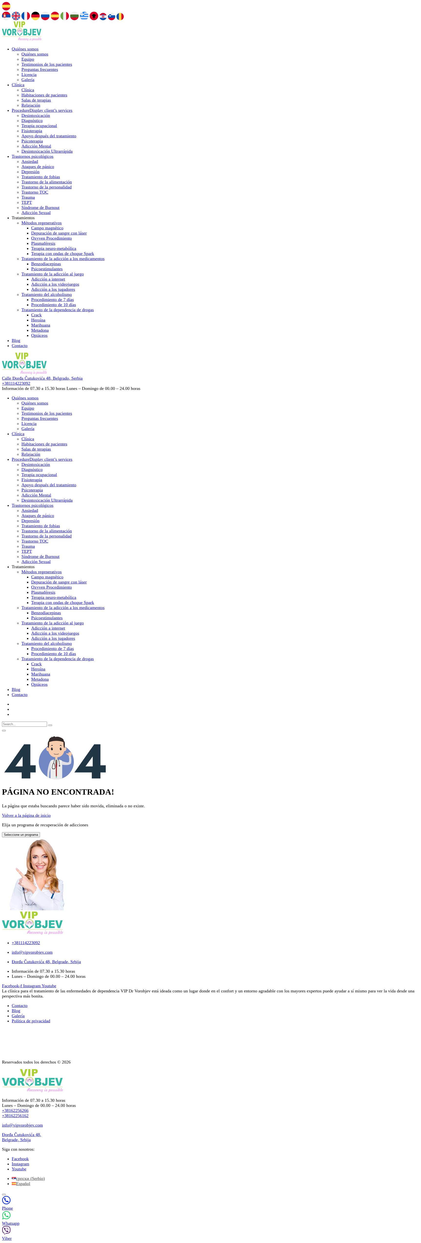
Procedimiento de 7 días (52, 299)
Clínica (18, 84)
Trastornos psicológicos (32, 156)
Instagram (20, 1163)
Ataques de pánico (37, 166)
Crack (36, 314)
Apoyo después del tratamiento (48, 135)
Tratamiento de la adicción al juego (52, 274)
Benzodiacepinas (46, 263)
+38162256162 (15, 1115)
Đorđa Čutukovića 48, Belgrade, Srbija (21, 1137)
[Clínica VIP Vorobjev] (21, 39)
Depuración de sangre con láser (59, 233)
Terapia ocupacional (39, 125)
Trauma (28, 197)
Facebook (20, 1158)
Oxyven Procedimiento (51, 238)
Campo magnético (47, 228)
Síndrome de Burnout (40, 207)
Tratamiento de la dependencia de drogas (57, 309)
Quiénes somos (25, 49)
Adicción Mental (36, 146)
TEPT (26, 202)
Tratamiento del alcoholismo (46, 294)
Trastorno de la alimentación (46, 181)
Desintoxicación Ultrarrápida (47, 151)
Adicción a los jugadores (53, 289)
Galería (27, 79)
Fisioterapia (31, 130)
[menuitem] (28, 1178)
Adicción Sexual (36, 212)
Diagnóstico (32, 120)
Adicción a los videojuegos (55, 284)
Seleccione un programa (21, 835)
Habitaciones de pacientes (44, 95)
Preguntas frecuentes (39, 69)
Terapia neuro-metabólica (53, 248)
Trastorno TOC (34, 192)
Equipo (27, 59)
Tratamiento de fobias (40, 176)
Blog (16, 340)
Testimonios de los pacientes (46, 64)
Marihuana (40, 325)
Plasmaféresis (43, 243)
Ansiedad (29, 161)
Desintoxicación (35, 115)
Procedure (42, 110)
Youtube (19, 1169)
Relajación (30, 105)
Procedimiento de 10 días (53, 304)
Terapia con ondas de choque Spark (62, 253)
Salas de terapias (36, 100)
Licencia (29, 74)
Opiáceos (39, 335)
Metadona (40, 330)
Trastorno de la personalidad (46, 187)
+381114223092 (16, 383)
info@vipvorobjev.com (22, 1125)
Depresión (30, 171)
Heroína (38, 320)
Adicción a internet (48, 279)
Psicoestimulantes (47, 268)
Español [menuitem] (23, 1183)
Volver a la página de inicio (26, 815)
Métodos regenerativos (41, 222)
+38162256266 (15, 1110)
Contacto (20, 345)
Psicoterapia (32, 141)
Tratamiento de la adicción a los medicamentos (63, 258)
